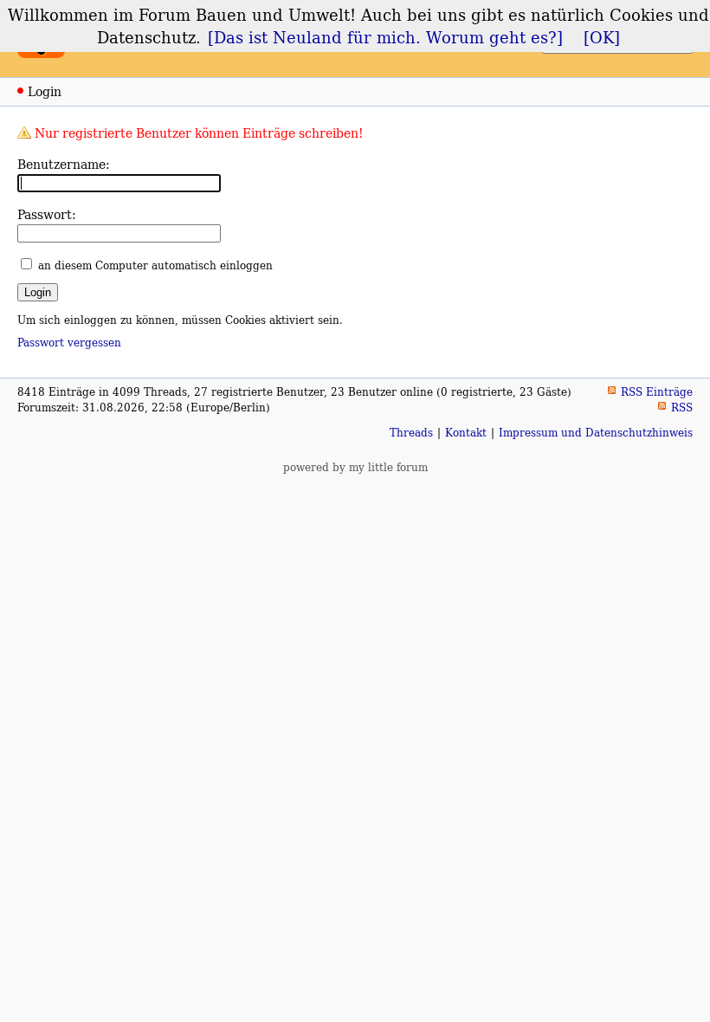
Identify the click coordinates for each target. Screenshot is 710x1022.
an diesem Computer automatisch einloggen (155, 265)
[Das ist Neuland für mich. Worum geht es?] (385, 37)
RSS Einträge (657, 392)
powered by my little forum (355, 467)
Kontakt (466, 432)
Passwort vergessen (69, 342)
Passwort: (46, 214)
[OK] (602, 37)
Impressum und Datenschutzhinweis (596, 432)
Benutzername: (63, 164)
